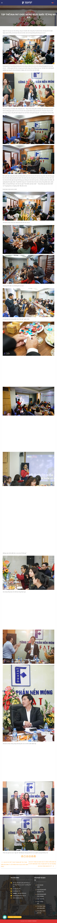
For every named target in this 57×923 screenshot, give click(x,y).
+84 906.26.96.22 (22, 893)
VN (51, 2)
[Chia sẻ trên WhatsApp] (22, 856)
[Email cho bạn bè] (30, 856)
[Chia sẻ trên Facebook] (25, 856)
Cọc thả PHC (40, 899)
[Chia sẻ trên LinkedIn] (35, 856)
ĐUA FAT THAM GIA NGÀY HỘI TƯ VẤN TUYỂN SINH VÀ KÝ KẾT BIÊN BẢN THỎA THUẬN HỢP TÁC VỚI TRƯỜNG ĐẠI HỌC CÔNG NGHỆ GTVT (42, 864)
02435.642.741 (17, 888)
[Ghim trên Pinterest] (32, 856)
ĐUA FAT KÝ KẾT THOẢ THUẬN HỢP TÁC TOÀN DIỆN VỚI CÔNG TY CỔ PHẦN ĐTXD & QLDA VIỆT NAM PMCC (14, 864)
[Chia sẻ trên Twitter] (27, 856)
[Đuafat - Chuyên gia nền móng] (28, 2)
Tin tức (28, 12)
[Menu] (2, 2)
